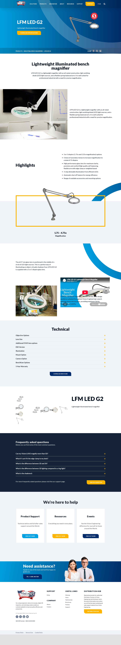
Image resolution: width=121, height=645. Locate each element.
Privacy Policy (20, 632)
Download (60, 374)
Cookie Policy (39, 632)
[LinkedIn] (100, 51)
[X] (96, 51)
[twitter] (20, 616)
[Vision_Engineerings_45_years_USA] (26, 590)
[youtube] (27, 616)
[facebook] (17, 616)
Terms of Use (29, 632)
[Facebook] (93, 51)
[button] (104, 4)
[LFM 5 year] (82, 11)
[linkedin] (24, 616)
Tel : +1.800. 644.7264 (32, 576)
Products (19, 51)
